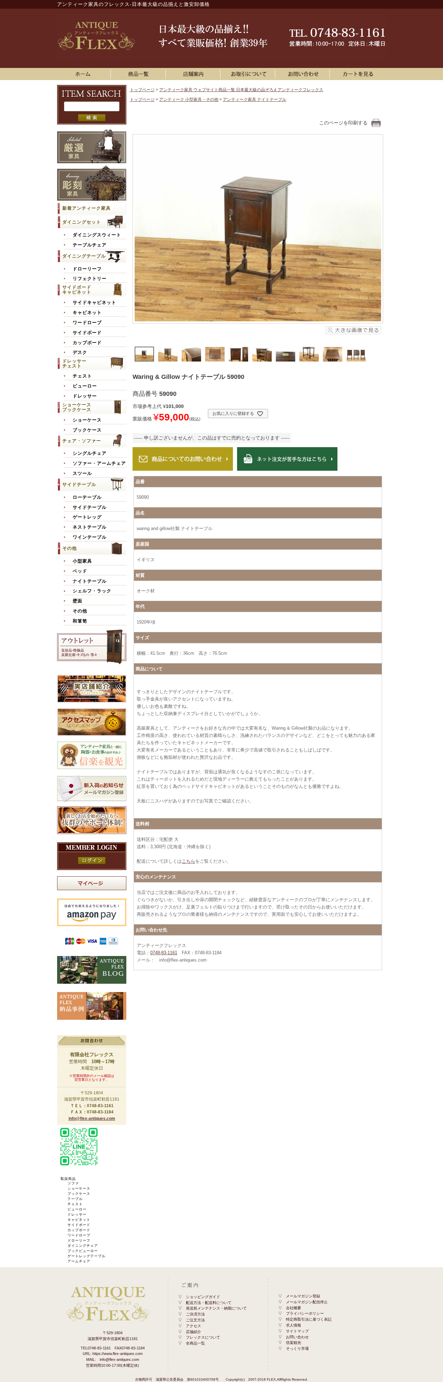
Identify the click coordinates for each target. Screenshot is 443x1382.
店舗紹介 (193, 1332)
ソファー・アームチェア (99, 463)
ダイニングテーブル (84, 256)
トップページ (142, 89)
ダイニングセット (81, 222)
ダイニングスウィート (97, 235)
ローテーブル (87, 497)
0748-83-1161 (163, 952)
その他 (69, 548)
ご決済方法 (195, 1314)
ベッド (80, 571)
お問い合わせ (303, 74)
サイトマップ (297, 1331)
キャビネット (87, 313)
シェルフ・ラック (92, 591)
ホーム (84, 74)
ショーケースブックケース (76, 407)
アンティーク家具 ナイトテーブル (254, 99)
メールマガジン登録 (303, 1296)
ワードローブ (87, 323)
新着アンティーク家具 (86, 208)
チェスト (82, 376)
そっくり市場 (297, 1348)
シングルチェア (90, 453)
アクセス (193, 1326)
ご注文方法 (195, 1320)
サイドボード (87, 333)
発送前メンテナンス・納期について (216, 1308)
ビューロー (85, 386)
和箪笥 (80, 621)
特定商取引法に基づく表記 (309, 1319)
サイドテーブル (79, 484)
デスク (80, 352)
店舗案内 (194, 74)
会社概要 (293, 1308)
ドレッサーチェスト (74, 363)
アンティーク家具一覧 (139, 74)
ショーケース (87, 420)
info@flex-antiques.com (92, 1118)
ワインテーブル (90, 537)
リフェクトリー (90, 279)
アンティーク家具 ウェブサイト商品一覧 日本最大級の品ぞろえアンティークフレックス (241, 89)
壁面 (77, 601)
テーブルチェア (90, 245)
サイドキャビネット (94, 303)
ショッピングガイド (203, 1297)
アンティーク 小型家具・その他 (188, 99)
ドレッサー (85, 396)
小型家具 (82, 561)
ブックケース (87, 430)
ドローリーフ (87, 269)
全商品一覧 (195, 1343)
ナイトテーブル (90, 581)
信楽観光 (293, 1342)
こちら (188, 861)
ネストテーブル (90, 527)
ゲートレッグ (87, 517)
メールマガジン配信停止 (307, 1302)
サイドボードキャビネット (76, 290)
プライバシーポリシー (305, 1313)
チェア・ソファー (81, 440)
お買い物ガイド (249, 74)
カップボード (87, 343)
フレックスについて (203, 1337)
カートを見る (358, 74)
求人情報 (293, 1325)
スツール (82, 473)
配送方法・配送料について (209, 1303)
